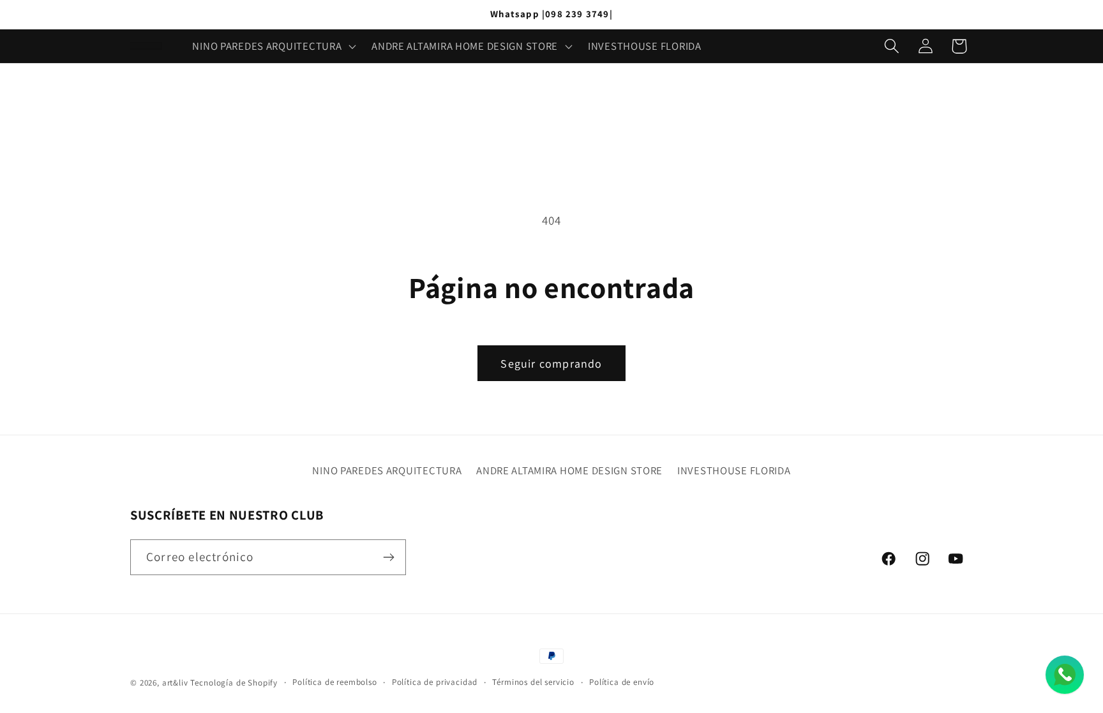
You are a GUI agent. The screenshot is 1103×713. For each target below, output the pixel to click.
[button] (273, 46)
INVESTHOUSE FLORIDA (734, 470)
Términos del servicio (533, 682)
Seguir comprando (551, 363)
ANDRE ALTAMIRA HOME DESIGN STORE (569, 470)
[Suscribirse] (388, 557)
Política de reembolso (334, 682)
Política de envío (621, 682)
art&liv (175, 682)
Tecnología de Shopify (234, 682)
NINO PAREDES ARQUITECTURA (386, 470)
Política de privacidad (434, 682)
